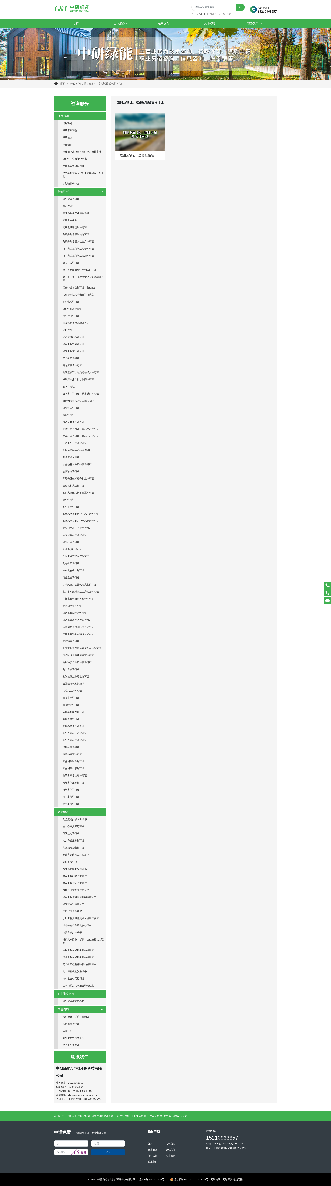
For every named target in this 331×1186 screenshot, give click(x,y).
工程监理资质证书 (72, 911)
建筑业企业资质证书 (73, 904)
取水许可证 (69, 386)
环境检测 (67, 137)
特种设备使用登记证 (73, 978)
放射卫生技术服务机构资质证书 (79, 950)
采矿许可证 (69, 330)
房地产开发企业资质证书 (76, 890)
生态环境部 (156, 1116)
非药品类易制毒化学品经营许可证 (81, 521)
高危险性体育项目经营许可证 (78, 655)
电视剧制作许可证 (72, 605)
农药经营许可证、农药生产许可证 (81, 436)
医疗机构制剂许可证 (73, 711)
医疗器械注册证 (71, 719)
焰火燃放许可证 (71, 301)
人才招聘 (170, 1155)
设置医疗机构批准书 (73, 683)
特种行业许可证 (71, 315)
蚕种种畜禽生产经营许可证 (77, 662)
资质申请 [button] (63, 812)
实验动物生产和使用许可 (76, 213)
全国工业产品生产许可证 (76, 556)
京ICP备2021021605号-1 (153, 1179)
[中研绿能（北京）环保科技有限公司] (72, 8)
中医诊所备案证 (71, 1045)
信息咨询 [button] (63, 1009)
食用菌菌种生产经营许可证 (77, 450)
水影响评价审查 (71, 183)
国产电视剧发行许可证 (75, 612)
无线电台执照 (70, 220)
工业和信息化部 (139, 1116)
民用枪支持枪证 (71, 1023)
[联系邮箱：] (327, 600)
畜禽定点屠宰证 (71, 457)
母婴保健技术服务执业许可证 (78, 478)
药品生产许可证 (71, 697)
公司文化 (170, 1149)
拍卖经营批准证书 (72, 932)
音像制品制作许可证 (73, 761)
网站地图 (215, 1179)
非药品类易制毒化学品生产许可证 (81, 513)
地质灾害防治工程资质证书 (77, 854)
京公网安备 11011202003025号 (191, 1179)
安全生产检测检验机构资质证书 (79, 964)
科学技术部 (123, 1116)
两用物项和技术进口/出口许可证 (80, 400)
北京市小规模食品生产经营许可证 (81, 591)
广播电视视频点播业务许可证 (78, 634)
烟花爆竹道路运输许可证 (76, 323)
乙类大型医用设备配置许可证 (78, 492)
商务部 (167, 1116)
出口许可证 (69, 414)
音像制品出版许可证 (73, 768)
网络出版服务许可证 (73, 782)
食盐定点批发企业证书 (75, 819)
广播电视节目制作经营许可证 (78, 598)
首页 (62, 83)
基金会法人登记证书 (73, 826)
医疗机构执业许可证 (73, 485)
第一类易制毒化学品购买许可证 (79, 269)
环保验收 (67, 144)
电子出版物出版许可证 (75, 775)
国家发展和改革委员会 (104, 1116)
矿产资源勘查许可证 (73, 337)
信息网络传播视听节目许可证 (78, 627)
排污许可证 (69, 206)
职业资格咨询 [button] (66, 993)
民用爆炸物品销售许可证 (76, 234)
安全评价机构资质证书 (75, 971)
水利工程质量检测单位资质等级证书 (82, 918)
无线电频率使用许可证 (75, 227)
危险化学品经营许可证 (75, 535)
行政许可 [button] (63, 191)
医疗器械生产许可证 (73, 726)
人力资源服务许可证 (73, 840)
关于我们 (170, 1143)
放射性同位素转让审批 (75, 158)
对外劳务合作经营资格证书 (77, 925)
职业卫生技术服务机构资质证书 (79, 957)
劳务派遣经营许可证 (73, 847)
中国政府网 (84, 1116)
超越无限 (71, 1116)
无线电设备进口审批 (73, 165)
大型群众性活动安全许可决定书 (79, 294)
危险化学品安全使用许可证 (77, 528)
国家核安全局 (180, 1116)
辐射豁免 (67, 123)
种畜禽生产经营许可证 (75, 443)
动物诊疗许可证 (71, 471)
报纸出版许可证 (71, 789)
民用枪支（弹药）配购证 (76, 1016)
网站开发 (227, 1179)
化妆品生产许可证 (72, 690)
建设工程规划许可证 (73, 344)
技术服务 (152, 1149)
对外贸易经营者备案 (73, 1037)
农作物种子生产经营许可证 (77, 464)
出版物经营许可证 (72, 754)
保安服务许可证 (71, 262)
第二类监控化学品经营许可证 (78, 248)
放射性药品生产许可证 (75, 733)
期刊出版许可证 (71, 803)
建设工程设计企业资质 (75, 883)
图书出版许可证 (71, 796)
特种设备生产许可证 (73, 570)
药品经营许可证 (71, 577)
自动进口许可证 (71, 407)
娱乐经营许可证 (71, 542)
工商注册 (67, 1030)
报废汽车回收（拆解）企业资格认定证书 (83, 941)
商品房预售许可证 (72, 365)
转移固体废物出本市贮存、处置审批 (82, 151)
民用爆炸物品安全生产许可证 (78, 241)
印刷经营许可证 (71, 747)
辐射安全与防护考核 (73, 1001)
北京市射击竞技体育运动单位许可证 (82, 648)
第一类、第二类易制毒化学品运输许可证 (83, 278)
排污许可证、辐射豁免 (219, 13)
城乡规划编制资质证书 (75, 868)
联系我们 (152, 1161)
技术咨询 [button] (63, 116)
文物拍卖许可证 (71, 641)
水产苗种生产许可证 (73, 422)
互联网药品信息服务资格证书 (78, 985)
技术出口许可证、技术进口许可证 (81, 393)
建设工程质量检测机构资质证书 (79, 897)
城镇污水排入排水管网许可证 (78, 379)
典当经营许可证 (71, 669)
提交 (108, 1152)
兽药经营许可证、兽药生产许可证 (81, 429)
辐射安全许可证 (71, 199)
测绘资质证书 (70, 861)
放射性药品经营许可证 (75, 740)
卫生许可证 (69, 499)
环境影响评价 (70, 130)
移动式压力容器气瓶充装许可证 (79, 584)
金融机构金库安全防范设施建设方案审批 (83, 174)
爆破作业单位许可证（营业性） (79, 287)
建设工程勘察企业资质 (75, 875)
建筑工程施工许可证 (73, 351)
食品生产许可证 (71, 563)
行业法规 (152, 1155)
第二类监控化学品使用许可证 (78, 255)
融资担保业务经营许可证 (76, 676)
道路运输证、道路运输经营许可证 (81, 372)
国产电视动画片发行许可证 (77, 620)
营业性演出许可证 (72, 549)
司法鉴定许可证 (71, 833)
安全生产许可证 (71, 358)
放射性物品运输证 (72, 308)
